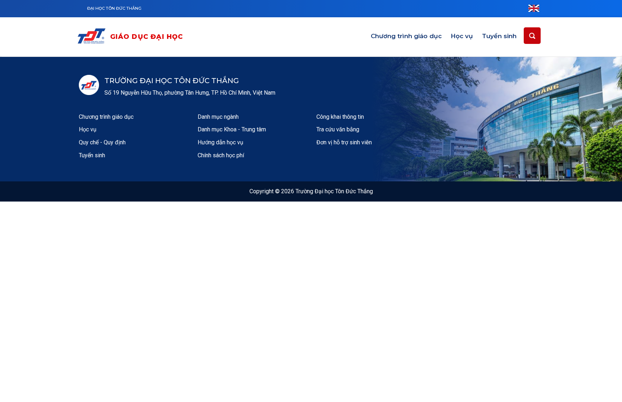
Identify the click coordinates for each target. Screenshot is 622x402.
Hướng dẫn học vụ (220, 142)
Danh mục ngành (218, 116)
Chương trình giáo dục (406, 36)
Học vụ (462, 36)
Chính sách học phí (221, 155)
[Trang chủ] (93, 37)
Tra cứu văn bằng (337, 129)
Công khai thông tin (340, 116)
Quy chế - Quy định (102, 142)
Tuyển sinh (499, 36)
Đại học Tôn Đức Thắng (114, 8)
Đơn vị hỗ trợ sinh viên (344, 142)
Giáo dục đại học (146, 37)
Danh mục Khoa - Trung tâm (232, 129)
